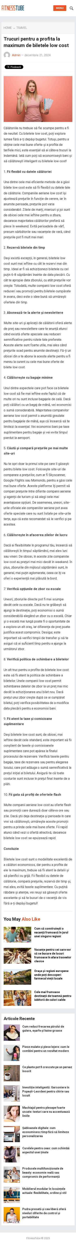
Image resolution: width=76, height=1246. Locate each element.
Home (8, 28)
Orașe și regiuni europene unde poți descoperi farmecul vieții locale (51, 974)
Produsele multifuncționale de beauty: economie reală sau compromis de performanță (42, 1172)
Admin (16, 55)
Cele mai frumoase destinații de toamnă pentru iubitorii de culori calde (52, 995)
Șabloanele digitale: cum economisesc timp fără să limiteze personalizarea (45, 1132)
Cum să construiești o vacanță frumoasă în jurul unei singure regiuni (51, 932)
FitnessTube (33, 1238)
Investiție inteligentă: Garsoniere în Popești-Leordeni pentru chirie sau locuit (45, 1091)
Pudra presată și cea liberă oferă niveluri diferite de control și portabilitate (44, 1213)
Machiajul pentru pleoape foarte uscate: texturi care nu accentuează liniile (46, 1111)
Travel (21, 28)
